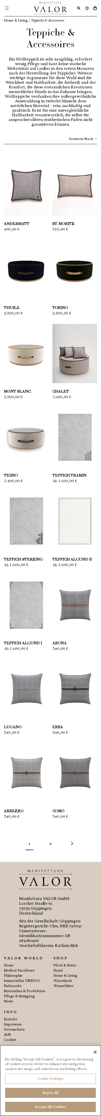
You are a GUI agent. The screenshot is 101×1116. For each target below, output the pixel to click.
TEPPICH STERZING (23, 560)
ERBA (57, 727)
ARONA (59, 643)
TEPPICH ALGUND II (72, 560)
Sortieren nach (81, 139)
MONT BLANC (17, 392)
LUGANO (13, 727)
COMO (58, 811)
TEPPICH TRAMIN (69, 476)
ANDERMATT (16, 224)
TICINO (11, 476)
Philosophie (13, 976)
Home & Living (65, 976)
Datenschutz (14, 1029)
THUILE (12, 308)
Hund (58, 970)
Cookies (10, 1040)
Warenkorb (62, 981)
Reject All (50, 1093)
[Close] (95, 1052)
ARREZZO (14, 811)
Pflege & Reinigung (19, 996)
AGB (7, 1035)
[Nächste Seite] (71, 843)
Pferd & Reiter (64, 965)
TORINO (60, 308)
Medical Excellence (19, 970)
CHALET (60, 392)
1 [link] (29, 843)
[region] (50, 1080)
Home (8, 965)
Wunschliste (63, 986)
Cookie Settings (51, 1079)
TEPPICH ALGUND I (23, 643)
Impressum (13, 1024)
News (8, 1001)
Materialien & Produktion (24, 991)
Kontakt (10, 1019)
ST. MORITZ (63, 224)
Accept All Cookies (50, 1107)
